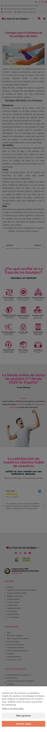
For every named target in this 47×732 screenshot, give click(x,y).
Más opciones (23, 715)
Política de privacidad (12, 708)
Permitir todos (23, 723)
